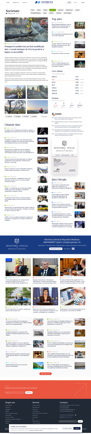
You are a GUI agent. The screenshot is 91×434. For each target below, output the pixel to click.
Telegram (34, 116)
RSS (33, 419)
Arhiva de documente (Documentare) (39, 413)
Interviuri (59, 13)
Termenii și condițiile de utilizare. (36, 430)
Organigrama (8, 409)
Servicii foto (34, 409)
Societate (13, 11)
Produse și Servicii (36, 405)
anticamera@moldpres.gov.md (69, 409)
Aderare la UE (69, 10)
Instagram (18, 116)
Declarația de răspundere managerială (13, 419)
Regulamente (8, 421)
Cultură (77, 10)
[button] (82, 29)
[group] (68, 25)
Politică (45, 10)
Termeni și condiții (36, 423)
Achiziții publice (8, 415)
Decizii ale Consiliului (9, 417)
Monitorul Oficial (35, 421)
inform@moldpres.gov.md (68, 411)
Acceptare (77, 428)
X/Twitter (26, 116)
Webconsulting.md (68, 417)
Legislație (7, 411)
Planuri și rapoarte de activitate (11, 413)
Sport (45, 13)
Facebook (9, 116)
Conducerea (7, 407)
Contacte (7, 423)
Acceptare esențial (67, 428)
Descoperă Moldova (35, 13)
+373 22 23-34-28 (65, 406)
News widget (35, 417)
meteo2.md (62, 100)
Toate (32, 10)
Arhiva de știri (35, 415)
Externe (51, 13)
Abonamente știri (35, 407)
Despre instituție (8, 405)
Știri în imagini (67, 13)
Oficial (38, 10)
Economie (60, 10)
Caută (80, 421)
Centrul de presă (35, 411)
